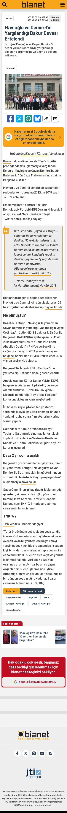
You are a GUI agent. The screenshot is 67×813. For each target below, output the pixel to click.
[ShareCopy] (46, 118)
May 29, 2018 (47, 285)
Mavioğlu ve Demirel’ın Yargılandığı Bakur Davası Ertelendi (31, 33)
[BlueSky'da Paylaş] (37, 118)
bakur (47, 597)
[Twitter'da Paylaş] (19, 118)
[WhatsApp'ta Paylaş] (28, 118)
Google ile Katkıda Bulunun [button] (37, 681)
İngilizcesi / (29, 153)
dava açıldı (28, 482)
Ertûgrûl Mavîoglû (15, 603)
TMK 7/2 (8, 524)
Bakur (7, 161)
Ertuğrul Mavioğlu (15, 170)
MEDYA (9, 18)
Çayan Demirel (41, 170)
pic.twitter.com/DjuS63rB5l (32, 273)
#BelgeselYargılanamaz (30, 268)
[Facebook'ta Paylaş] (10, 118)
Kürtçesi (43, 153)
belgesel (9, 356)
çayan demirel (13, 597)
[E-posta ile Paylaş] (55, 118)
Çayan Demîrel (13, 610)
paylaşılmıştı (53, 307)
